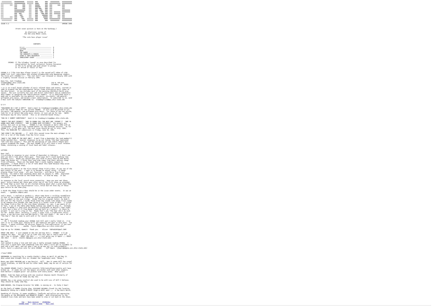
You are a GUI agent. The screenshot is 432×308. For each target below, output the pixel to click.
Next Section (33, 302)
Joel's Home (37, 304)
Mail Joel (50, 304)
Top (23, 302)
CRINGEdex (46, 302)
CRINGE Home (24, 304)
